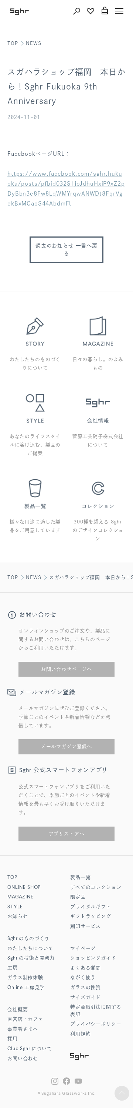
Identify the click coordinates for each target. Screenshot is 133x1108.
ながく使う (83, 977)
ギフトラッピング (90, 916)
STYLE (15, 907)
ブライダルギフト (90, 907)
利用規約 (80, 1034)
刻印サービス (85, 926)
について (29, 1048)
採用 (12, 1039)
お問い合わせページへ (66, 669)
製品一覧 (80, 877)
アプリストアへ (67, 833)
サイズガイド (85, 997)
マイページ (83, 948)
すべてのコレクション (95, 887)
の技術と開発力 (31, 958)
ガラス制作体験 (25, 977)
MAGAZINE (20, 897)
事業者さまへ (22, 1029)
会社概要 (17, 1009)
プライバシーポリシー (95, 1024)
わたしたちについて (30, 948)
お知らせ (17, 916)
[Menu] (119, 11)
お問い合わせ (22, 1058)
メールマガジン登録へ (66, 746)
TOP (12, 43)
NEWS (33, 43)
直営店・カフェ (25, 1019)
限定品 (78, 897)
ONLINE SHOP (24, 887)
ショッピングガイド (93, 958)
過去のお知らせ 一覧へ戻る (66, 249)
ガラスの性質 (85, 987)
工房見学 (26, 987)
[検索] (76, 11)
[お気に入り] (90, 11)
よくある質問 (85, 968)
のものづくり (28, 938)
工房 (12, 968)
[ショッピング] (104, 11)
